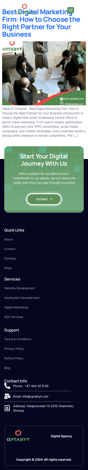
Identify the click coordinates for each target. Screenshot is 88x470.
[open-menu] (70, 10)
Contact (42, 199)
